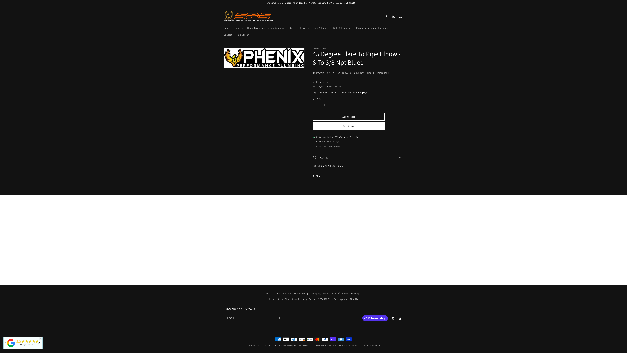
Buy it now (348, 126)
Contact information (371, 345)
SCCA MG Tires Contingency (332, 299)
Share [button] (319, 176)
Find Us (354, 299)
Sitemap (355, 293)
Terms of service (336, 345)
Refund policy (305, 345)
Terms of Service (339, 293)
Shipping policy (353, 345)
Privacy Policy (284, 293)
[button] (260, 28)
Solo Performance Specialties (266, 345)
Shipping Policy (319, 293)
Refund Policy (301, 293)
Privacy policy (320, 345)
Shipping (317, 86)
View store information (328, 146)
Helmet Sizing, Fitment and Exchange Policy (292, 299)
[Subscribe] (278, 318)
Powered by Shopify (287, 345)
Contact (269, 293)
